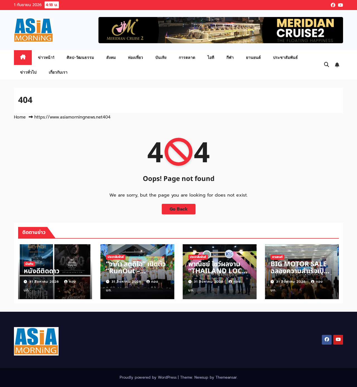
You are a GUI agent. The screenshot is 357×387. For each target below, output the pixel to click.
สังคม (111, 57)
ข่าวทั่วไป (28, 72)
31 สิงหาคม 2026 (44, 281)
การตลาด (187, 57)
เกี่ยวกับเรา (58, 72)
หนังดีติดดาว (41, 271)
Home (20, 117)
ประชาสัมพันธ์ (285, 57)
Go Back (179, 209)
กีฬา (230, 57)
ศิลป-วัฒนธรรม (80, 57)
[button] (326, 65)
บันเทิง (161, 57)
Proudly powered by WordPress (149, 377)
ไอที (211, 57)
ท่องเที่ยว (135, 57)
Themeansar (226, 377)
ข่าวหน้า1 (46, 57)
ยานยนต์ (253, 57)
